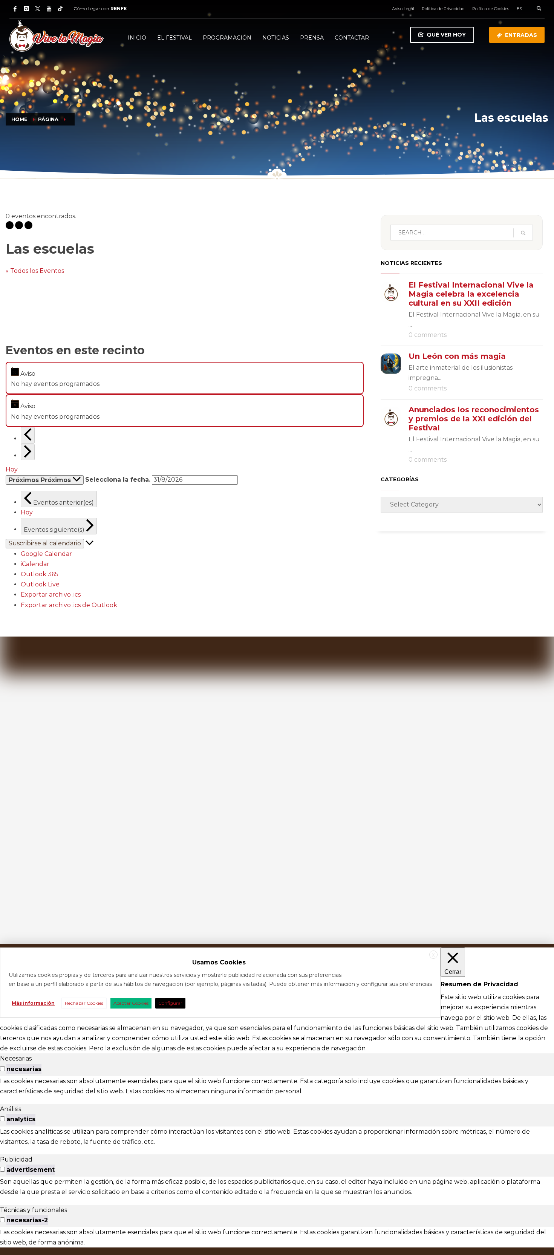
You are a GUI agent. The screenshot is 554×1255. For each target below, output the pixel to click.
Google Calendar (46, 553)
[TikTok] (60, 8)
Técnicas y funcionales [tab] (33, 1210)
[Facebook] (15, 8)
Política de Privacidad (443, 8)
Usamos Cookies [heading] (219, 962)
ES (519, 8)
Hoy (12, 469)
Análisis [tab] (10, 1109)
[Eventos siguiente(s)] (28, 452)
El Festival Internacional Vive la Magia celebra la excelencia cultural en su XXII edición (471, 294)
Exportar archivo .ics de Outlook (69, 605)
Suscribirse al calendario (45, 543)
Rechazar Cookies (84, 1003)
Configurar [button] (170, 1003)
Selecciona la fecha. (117, 479)
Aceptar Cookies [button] (130, 1003)
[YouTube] (49, 8)
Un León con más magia (457, 356)
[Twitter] (37, 8)
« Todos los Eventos (35, 270)
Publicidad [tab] (16, 1159)
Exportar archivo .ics (51, 594)
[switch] (2, 1068)
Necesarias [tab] (16, 1058)
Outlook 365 (39, 574)
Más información (33, 1003)
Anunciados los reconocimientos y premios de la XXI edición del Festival (474, 418)
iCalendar (35, 564)
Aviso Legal (403, 8)
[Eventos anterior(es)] (28, 435)
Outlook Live (40, 584)
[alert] (185, 378)
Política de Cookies (490, 8)
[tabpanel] (277, 1086)
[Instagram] (26, 8)
